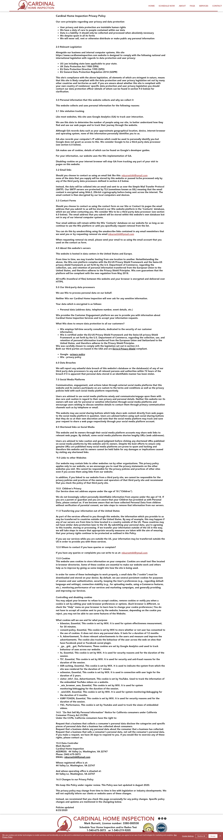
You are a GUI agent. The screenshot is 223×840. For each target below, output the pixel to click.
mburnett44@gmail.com (135, 175)
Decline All (201, 836)
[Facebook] (165, 818)
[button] (192, 6)
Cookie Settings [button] (188, 836)
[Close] (220, 836)
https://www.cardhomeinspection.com (76, 55)
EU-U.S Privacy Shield (124, 348)
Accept (212, 836)
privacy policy (77, 354)
